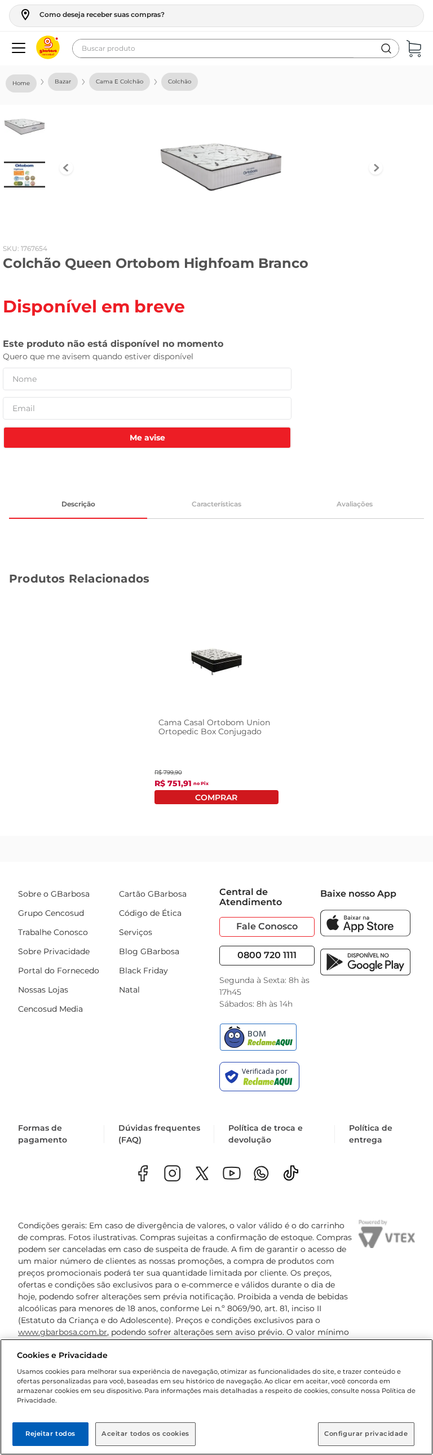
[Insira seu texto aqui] (261, 1174)
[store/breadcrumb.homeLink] (21, 83)
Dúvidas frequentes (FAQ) (159, 1134)
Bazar (63, 81)
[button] (92, 14)
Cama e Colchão (119, 81)
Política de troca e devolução (265, 1134)
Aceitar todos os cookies (145, 1434)
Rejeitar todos (50, 1434)
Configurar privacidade (366, 1434)
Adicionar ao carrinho (216, 797)
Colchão (179, 81)
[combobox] (235, 48)
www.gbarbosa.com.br (62, 1332)
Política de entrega (370, 1134)
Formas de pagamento (42, 1134)
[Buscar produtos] (386, 48)
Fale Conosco (267, 926)
